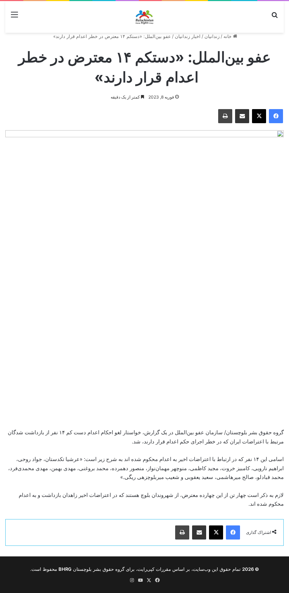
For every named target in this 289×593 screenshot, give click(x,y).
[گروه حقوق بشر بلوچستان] (144, 17)
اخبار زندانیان (188, 36)
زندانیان (212, 36)
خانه (228, 36)
